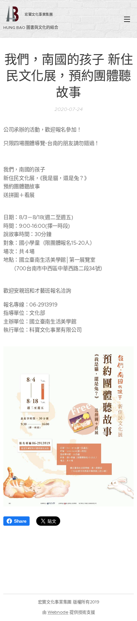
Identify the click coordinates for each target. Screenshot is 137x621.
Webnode (58, 612)
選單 (127, 19)
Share (20, 521)
